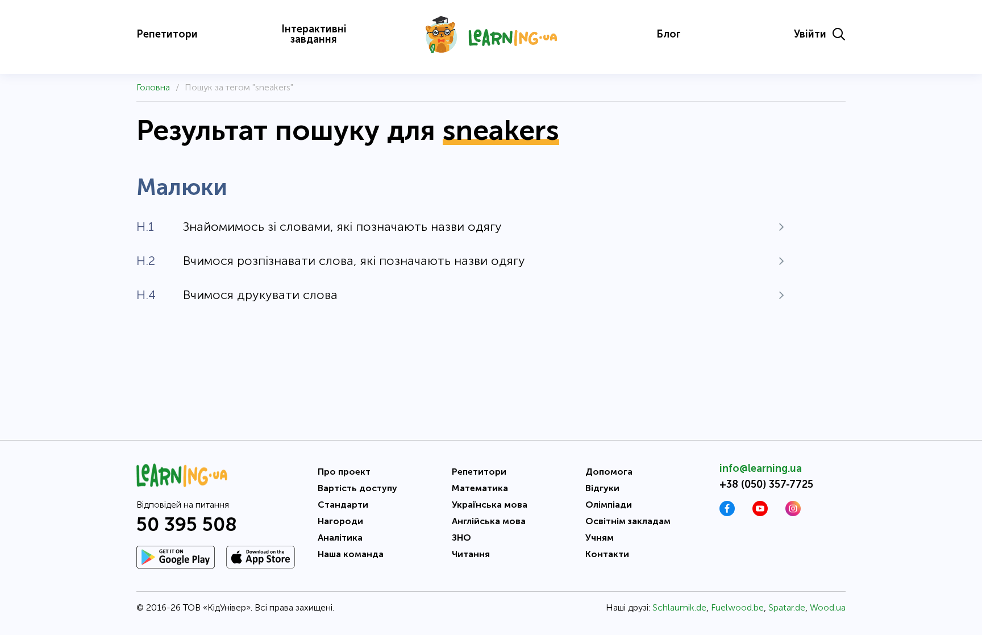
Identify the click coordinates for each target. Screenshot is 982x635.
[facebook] (727, 513)
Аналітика (340, 537)
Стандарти (343, 504)
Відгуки (602, 488)
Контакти (607, 554)
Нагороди (340, 521)
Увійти (810, 34)
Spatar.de (786, 607)
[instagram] (793, 513)
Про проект (344, 471)
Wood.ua (828, 607)
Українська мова (489, 504)
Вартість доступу (357, 488)
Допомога (609, 471)
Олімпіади (608, 504)
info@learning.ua (760, 468)
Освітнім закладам (628, 521)
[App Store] (260, 557)
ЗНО (461, 537)
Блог (668, 34)
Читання (471, 554)
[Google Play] (175, 557)
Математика (480, 488)
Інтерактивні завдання (314, 34)
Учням (599, 537)
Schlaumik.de (679, 607)
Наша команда (351, 554)
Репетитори (167, 34)
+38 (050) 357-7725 (766, 484)
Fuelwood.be (737, 607)
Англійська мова (489, 521)
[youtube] (760, 513)
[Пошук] (839, 34)
